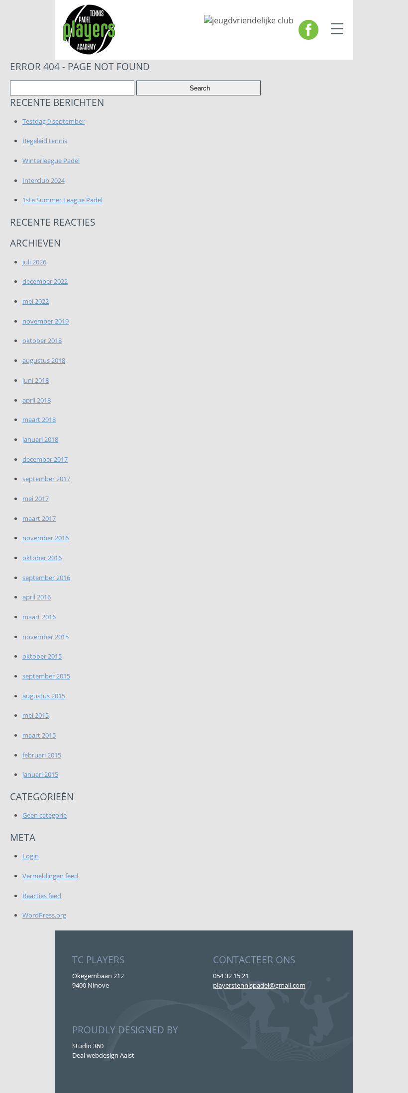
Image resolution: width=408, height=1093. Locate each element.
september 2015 (46, 676)
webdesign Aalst (110, 1055)
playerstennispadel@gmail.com (259, 985)
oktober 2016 (42, 557)
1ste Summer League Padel (62, 199)
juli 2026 (34, 261)
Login (30, 855)
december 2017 (45, 459)
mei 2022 (35, 301)
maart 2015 (39, 735)
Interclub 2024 (43, 180)
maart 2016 (39, 616)
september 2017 (46, 478)
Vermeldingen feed (50, 875)
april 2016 (36, 596)
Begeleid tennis (44, 140)
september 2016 (46, 577)
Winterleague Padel (51, 160)
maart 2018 (39, 419)
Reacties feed (41, 895)
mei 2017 (35, 498)
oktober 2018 (42, 340)
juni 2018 (35, 380)
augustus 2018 (43, 360)
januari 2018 (40, 439)
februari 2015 (41, 755)
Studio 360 (87, 1045)
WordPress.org (44, 915)
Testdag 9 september (53, 121)
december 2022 (45, 281)
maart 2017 (39, 518)
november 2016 (45, 537)
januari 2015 (40, 774)
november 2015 (45, 636)
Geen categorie (44, 815)
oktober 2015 (42, 656)
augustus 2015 (43, 695)
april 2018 (36, 400)
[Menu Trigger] (337, 28)
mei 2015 (35, 715)
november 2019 (45, 321)
